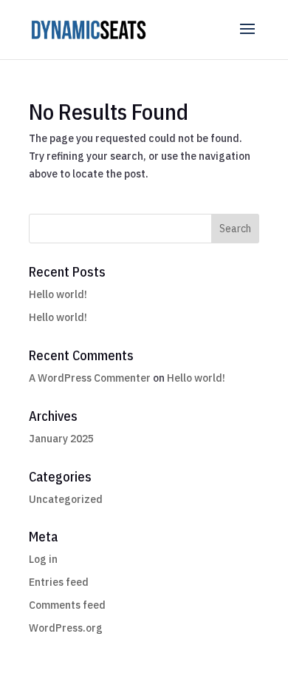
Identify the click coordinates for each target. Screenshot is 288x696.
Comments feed (67, 605)
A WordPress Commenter (90, 378)
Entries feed (59, 582)
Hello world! (58, 294)
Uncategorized (66, 499)
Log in (43, 559)
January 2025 (61, 438)
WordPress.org (66, 628)
